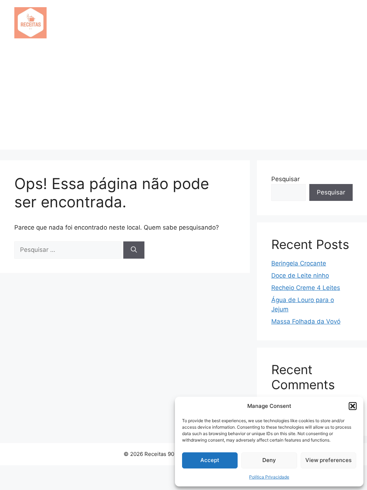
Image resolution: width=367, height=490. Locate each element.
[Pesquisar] (133, 250)
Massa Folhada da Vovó (305, 321)
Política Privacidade (269, 477)
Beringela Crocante (298, 263)
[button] (352, 406)
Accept (209, 460)
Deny (269, 460)
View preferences (328, 460)
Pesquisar (285, 179)
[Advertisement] (183, 99)
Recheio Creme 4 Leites (305, 287)
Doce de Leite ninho (300, 275)
